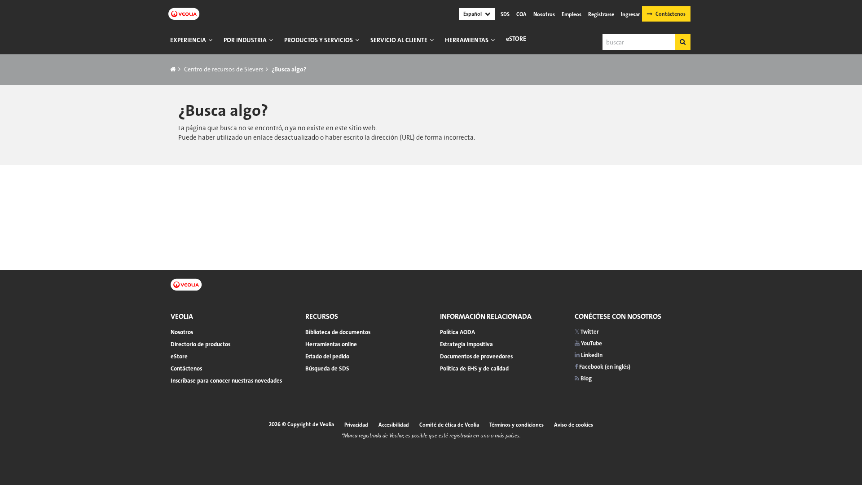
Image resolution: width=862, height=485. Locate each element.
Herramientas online (331, 344)
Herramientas (466, 40)
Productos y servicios (318, 40)
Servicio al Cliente (398, 40)
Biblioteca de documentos (337, 332)
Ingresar (630, 14)
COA (521, 14)
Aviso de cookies (573, 424)
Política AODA (457, 332)
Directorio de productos (200, 344)
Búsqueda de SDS (327, 368)
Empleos (571, 14)
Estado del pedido (327, 356)
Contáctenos (670, 14)
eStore (516, 39)
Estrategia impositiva (466, 344)
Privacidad (356, 424)
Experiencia (188, 40)
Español (472, 14)
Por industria (245, 40)
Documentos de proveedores (476, 356)
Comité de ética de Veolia (449, 424)
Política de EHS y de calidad (474, 368)
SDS (505, 14)
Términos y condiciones (516, 424)
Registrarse (601, 14)
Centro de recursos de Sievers (224, 69)
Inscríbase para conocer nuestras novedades (226, 380)
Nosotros (544, 14)
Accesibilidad (393, 424)
